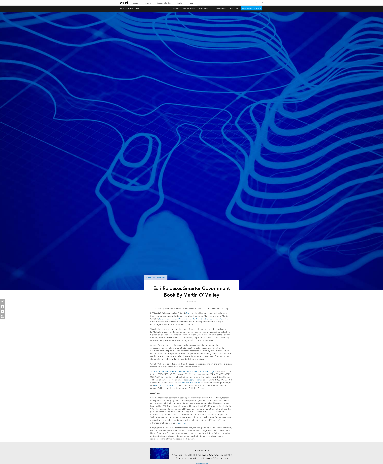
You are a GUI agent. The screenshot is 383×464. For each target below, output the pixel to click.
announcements (155, 277)
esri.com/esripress (194, 380)
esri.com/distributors (163, 385)
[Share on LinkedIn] (2, 311)
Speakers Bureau (189, 8)
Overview (175, 8)
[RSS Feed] (2, 316)
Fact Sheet (234, 8)
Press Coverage (204, 8)
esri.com (181, 423)
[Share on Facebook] (2, 306)
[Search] (256, 3)
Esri (187, 313)
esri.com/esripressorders (189, 382)
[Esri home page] (124, 2)
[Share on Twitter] (2, 301)
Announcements (220, 8)
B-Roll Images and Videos (251, 8)
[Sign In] (262, 2)
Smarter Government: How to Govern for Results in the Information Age (191, 319)
